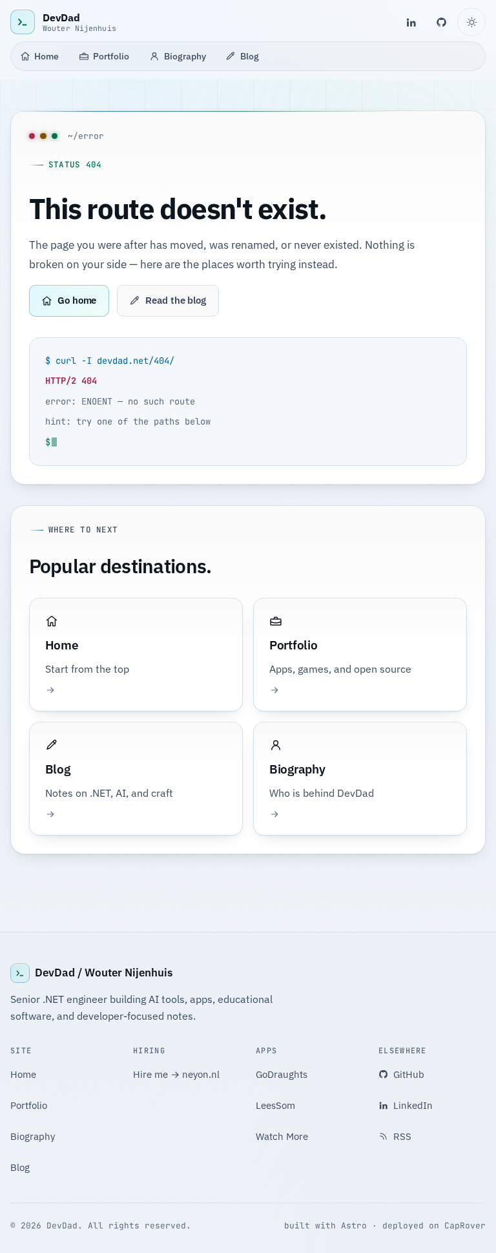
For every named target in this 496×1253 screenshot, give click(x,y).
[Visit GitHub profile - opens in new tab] (442, 22)
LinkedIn (413, 1105)
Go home (76, 300)
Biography (185, 56)
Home (46, 56)
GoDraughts (281, 1074)
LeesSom (275, 1105)
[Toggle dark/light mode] (471, 22)
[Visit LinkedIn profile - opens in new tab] (411, 22)
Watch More (282, 1136)
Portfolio (111, 56)
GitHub (408, 1074)
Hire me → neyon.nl (176, 1074)
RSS (402, 1136)
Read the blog (175, 300)
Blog (249, 56)
